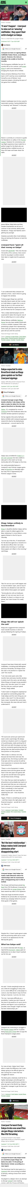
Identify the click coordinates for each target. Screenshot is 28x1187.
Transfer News (20, 340)
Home (3, 22)
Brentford (9, 469)
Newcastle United (10, 1032)
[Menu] (26, 2)
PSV (12, 812)
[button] (26, 49)
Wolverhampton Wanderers (17, 338)
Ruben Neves (5, 338)
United (10, 1181)
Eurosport (12, 950)
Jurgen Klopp (15, 336)
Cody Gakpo (22, 336)
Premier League (5, 340)
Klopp (3, 529)
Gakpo (3, 409)
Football (8, 22)
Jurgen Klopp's (17, 889)
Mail (21, 948)
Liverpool (8, 336)
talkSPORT (11, 251)
